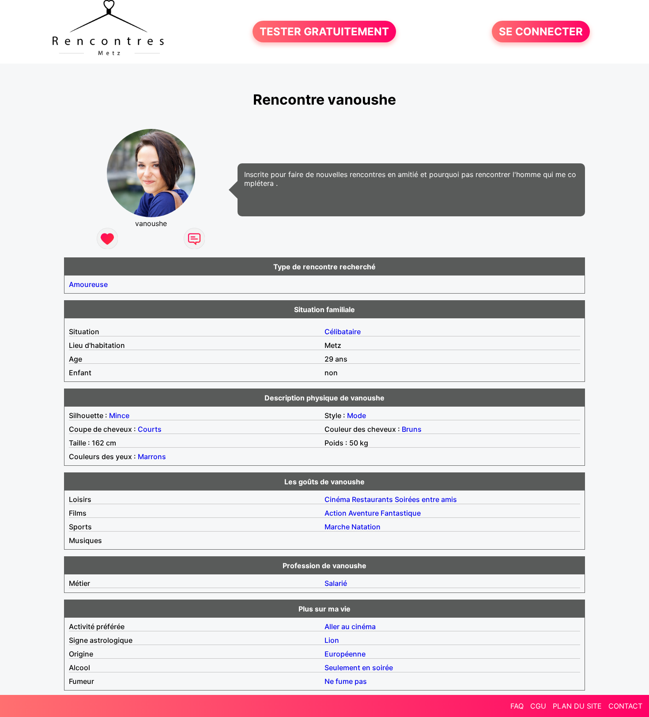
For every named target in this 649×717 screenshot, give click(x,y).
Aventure (363, 513)
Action (335, 513)
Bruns (412, 429)
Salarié (335, 583)
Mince (119, 415)
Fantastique (401, 513)
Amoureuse (88, 284)
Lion (331, 640)
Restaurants (372, 499)
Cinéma (337, 499)
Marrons (152, 456)
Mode (356, 415)
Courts (150, 429)
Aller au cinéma (350, 626)
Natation (366, 526)
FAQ (517, 706)
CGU (538, 706)
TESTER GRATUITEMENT (324, 31)
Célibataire (342, 331)
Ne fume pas (345, 681)
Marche (337, 526)
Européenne (345, 653)
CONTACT (625, 706)
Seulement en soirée (358, 667)
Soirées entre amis (426, 499)
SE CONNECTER (541, 31)
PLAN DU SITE (577, 706)
